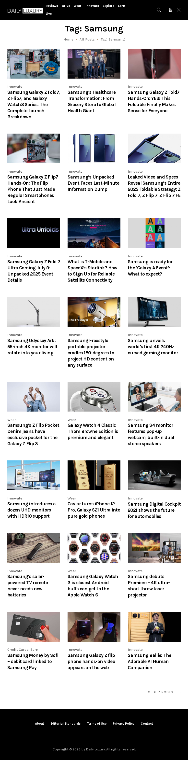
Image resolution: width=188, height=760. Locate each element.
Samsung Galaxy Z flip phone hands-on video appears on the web (91, 661)
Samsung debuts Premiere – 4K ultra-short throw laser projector (149, 586)
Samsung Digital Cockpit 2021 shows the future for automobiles (154, 510)
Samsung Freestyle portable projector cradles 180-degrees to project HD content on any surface (91, 353)
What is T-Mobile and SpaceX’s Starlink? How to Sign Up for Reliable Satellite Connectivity (93, 271)
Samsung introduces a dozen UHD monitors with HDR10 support (31, 510)
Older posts (160, 692)
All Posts (87, 39)
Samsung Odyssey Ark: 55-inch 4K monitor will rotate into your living (32, 347)
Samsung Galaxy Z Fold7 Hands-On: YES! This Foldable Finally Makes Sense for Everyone (154, 101)
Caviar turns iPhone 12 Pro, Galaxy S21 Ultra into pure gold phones (94, 510)
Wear (11, 419)
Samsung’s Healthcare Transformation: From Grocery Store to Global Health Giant (92, 101)
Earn (34, 649)
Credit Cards (18, 649)
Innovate (14, 86)
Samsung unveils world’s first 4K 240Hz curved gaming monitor (153, 347)
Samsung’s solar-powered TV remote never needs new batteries (27, 586)
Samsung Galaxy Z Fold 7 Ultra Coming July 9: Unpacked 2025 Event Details (33, 271)
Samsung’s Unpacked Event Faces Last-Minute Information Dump (93, 183)
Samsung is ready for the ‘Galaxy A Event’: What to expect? (150, 268)
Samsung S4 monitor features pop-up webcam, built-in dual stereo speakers (151, 434)
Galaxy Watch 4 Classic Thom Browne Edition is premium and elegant (93, 431)
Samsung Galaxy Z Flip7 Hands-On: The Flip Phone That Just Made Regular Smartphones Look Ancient (32, 189)
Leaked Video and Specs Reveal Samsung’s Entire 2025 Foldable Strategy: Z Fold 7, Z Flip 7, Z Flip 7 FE (154, 186)
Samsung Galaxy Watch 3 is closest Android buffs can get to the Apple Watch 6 (93, 586)
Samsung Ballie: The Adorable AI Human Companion (149, 661)
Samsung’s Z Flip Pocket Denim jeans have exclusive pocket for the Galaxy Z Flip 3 (33, 434)
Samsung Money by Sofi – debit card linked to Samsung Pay (32, 661)
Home (68, 39)
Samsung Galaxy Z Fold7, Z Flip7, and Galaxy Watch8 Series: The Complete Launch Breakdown (33, 104)
